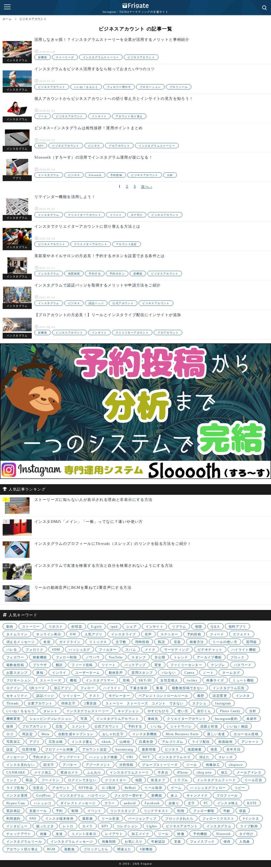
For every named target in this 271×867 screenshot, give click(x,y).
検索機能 (40, 657)
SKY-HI (145, 680)
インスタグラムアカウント (117, 719)
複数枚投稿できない (188, 688)
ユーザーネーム (87, 673)
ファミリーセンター (186, 665)
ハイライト (112, 688)
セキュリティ (17, 696)
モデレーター (119, 696)
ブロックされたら (179, 818)
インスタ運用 (17, 795)
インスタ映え (227, 803)
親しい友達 (216, 734)
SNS (33, 818)
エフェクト (242, 634)
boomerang (124, 749)
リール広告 (253, 780)
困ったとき (45, 826)
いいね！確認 (237, 726)
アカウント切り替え (129, 116)
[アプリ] (17, 167)
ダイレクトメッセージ (78, 803)
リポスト (56, 626)
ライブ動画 (249, 826)
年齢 (227, 811)
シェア (131, 626)
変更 (158, 665)
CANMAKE (15, 772)
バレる (11, 650)
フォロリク (34, 650)
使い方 (183, 711)
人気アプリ (93, 634)
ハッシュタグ (79, 650)
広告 (59, 726)
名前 (47, 642)
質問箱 (251, 642)
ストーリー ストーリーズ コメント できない (145, 703)
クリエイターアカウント (84, 214)
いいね (156, 726)
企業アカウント (40, 703)
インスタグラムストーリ (129, 772)
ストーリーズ (65, 57)
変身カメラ (69, 772)
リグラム (179, 626)
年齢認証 (158, 841)
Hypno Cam (15, 803)
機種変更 (13, 719)
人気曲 (244, 841)
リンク (11, 780)
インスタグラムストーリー (101, 57)
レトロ (68, 826)
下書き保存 (138, 688)
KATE (252, 803)
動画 (9, 626)
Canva (189, 673)
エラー (110, 803)
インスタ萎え (82, 742)
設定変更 (220, 696)
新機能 (42, 57)
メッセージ (15, 757)
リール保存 (153, 788)
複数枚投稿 (15, 665)
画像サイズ (215, 680)
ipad (114, 626)
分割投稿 (126, 765)
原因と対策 (209, 726)
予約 (59, 811)
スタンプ (139, 657)
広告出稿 (56, 742)
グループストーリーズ (160, 765)
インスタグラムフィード (216, 780)
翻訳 (59, 665)
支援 (177, 841)
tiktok (106, 742)
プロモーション (150, 87)
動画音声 (116, 673)
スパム (130, 650)
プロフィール (179, 87)
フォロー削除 (66, 657)
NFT (146, 757)
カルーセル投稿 (246, 734)
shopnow (236, 765)
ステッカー (169, 634)
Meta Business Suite (182, 734)
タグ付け (137, 214)
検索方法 (197, 642)
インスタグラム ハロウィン (83, 795)
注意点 (38, 788)
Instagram (223, 703)
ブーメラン (50, 780)
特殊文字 (68, 703)
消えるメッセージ (20, 642)
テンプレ (218, 665)
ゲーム (176, 788)
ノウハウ (93, 657)
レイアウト (114, 834)
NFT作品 (86, 788)
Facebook (152, 803)
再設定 (27, 734)
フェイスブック (202, 841)
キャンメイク (197, 795)
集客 (159, 688)
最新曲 (87, 818)
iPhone (182, 772)
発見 (214, 749)
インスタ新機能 (144, 734)
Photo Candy (230, 711)
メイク (150, 650)
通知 (39, 673)
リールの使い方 (225, 642)
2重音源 (90, 703)
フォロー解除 (203, 811)
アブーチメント (98, 765)
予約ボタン (117, 273)
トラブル (181, 780)
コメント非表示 (83, 834)
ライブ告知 (15, 788)
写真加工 (13, 742)
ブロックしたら (96, 849)
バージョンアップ (142, 818)
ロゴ (9, 734)
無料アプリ (237, 626)
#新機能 (146, 849)
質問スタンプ (142, 673)
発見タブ (158, 780)
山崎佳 (125, 742)
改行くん (204, 711)
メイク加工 (43, 772)
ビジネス (94, 145)
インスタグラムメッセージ (72, 841)
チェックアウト (18, 834)
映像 (180, 834)
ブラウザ (40, 665)
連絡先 (153, 719)
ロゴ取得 (109, 788)
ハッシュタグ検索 (103, 757)
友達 (59, 834)
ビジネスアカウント (141, 57)
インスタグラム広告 (229, 688)
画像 (43, 834)
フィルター (108, 650)
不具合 (163, 772)
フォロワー (15, 657)
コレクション (127, 826)
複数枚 (69, 849)
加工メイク (140, 834)
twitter (192, 680)
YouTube (116, 657)
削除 (180, 811)
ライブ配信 (201, 742)
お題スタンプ (17, 673)
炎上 (174, 795)
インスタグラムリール (24, 841)
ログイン (13, 688)
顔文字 (48, 765)
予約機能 (200, 834)
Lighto (152, 826)
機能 (73, 680)
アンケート (250, 742)
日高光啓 (146, 742)
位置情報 (29, 749)
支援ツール (38, 811)
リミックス (98, 642)
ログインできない (82, 780)
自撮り (174, 803)
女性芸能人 (169, 680)
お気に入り (133, 841)
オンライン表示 (48, 634)
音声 (148, 634)
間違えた (124, 849)
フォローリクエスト (218, 818)
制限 (75, 811)
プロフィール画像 (59, 749)
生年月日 (234, 749)
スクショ (199, 703)
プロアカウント (119, 145)
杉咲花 (76, 626)
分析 (170, 175)
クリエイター (115, 780)
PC (206, 803)
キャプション (128, 711)
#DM (56, 650)
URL (130, 757)
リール (163, 834)
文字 (191, 803)
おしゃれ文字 (113, 734)
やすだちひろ (158, 711)
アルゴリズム (172, 742)
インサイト (99, 116)
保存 (227, 841)
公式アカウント (123, 303)
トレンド (181, 657)
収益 (242, 811)
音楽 (177, 642)
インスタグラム (48, 175)
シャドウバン (181, 726)
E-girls (96, 626)
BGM (51, 849)
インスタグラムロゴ (175, 757)
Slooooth (95, 175)
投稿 (126, 680)
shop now (204, 772)
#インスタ (251, 818)
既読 (161, 642)
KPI (40, 145)
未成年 (251, 719)
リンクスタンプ (122, 811)
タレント (50, 711)
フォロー (87, 688)
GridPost (43, 795)
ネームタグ (231, 673)
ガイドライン (69, 642)
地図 (138, 780)
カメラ (87, 826)
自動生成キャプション (76, 734)
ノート (208, 673)
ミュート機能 (243, 680)
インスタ (243, 696)
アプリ (34, 742)
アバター (70, 765)
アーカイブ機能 (209, 657)
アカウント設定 (126, 244)
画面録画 (225, 742)
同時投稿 (142, 642)
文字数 (121, 642)
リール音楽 (110, 818)
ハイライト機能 (243, 650)
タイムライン (17, 634)
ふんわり (94, 772)
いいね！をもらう (86, 87)
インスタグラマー (100, 680)
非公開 (160, 657)
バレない (169, 673)
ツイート (109, 665)
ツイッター (71, 696)
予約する (95, 273)
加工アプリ (63, 688)
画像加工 (213, 765)
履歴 (200, 696)
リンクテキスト (156, 811)
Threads (12, 703)
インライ (59, 673)
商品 (29, 780)
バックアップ (135, 665)
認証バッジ (96, 303)
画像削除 (109, 841)
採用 (9, 726)
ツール (42, 116)
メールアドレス (249, 772)
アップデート (69, 757)
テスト (94, 696)
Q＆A (215, 626)
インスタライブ (123, 634)
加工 (224, 772)
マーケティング (176, 650)
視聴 (198, 626)
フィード (217, 634)
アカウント (61, 788)
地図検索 (74, 273)
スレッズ (226, 757)
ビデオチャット (210, 650)
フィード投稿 (82, 665)
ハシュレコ (43, 803)
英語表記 (13, 811)
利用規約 (13, 818)
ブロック (238, 657)
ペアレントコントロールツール (163, 696)
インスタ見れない (20, 765)
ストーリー (31, 626)
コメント (78, 726)
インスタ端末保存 (59, 818)
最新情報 (149, 749)
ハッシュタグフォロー (208, 788)
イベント (116, 214)
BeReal (130, 788)
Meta (45, 734)
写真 (84, 719)
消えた (204, 757)
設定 (9, 749)
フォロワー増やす (119, 87)
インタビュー (17, 826)
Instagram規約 (226, 719)
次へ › (146, 187)
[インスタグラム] (17, 49)
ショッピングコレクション (50, 719)
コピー (239, 788)
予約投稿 (116, 175)
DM (73, 634)
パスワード (243, 665)
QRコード (37, 688)
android (130, 803)
